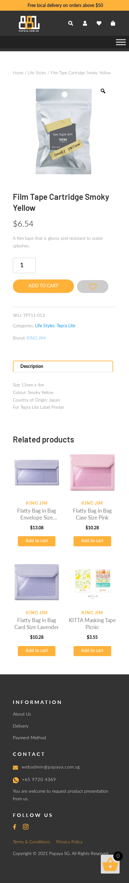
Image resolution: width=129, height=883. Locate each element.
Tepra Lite (66, 326)
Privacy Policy (69, 842)
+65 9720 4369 (39, 780)
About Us (22, 714)
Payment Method (29, 738)
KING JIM (36, 338)
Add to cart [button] (37, 541)
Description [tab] (31, 366)
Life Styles (37, 73)
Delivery (20, 726)
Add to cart (43, 286)
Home (18, 73)
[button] (92, 286)
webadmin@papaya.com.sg (51, 767)
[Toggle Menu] (121, 42)
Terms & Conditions (31, 842)
